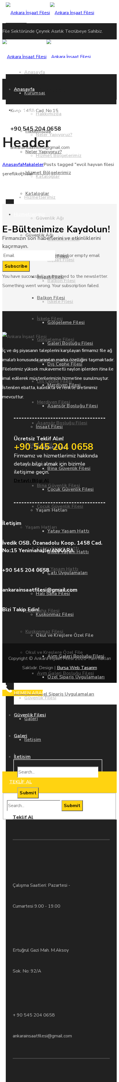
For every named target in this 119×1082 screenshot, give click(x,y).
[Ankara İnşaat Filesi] (50, 13)
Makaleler (33, 164)
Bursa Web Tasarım (77, 668)
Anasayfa (12, 164)
